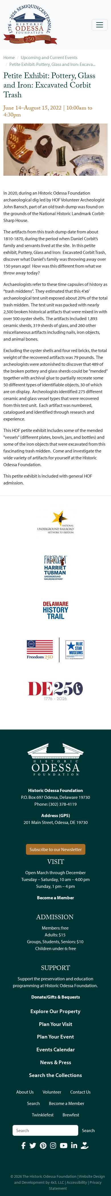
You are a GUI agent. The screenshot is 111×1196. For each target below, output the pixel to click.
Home (9, 57)
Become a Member (66, 1103)
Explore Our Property (55, 1011)
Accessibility (77, 1182)
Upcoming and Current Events (49, 57)
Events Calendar (55, 1049)
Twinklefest (43, 1115)
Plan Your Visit (55, 1024)
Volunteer (52, 1092)
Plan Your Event (55, 1036)
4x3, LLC (57, 1182)
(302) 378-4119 (63, 804)
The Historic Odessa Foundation (49, 1176)
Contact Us (80, 1092)
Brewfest (71, 1115)
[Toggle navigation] (100, 25)
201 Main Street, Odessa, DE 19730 (56, 822)
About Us (25, 1092)
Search (33, 1103)
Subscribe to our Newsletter (56, 849)
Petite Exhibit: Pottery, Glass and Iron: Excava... (52, 64)
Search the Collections (55, 1075)
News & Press (55, 1062)
